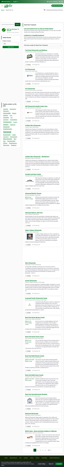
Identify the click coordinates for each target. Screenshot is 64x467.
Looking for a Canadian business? (34, 35)
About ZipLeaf (13, 457)
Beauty (14, 113)
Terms (31, 457)
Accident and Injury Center (33, 174)
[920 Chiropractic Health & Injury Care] (30, 113)
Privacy (37, 457)
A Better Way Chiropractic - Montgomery (37, 156)
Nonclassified (11, 141)
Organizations (13, 143)
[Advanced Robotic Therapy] (30, 200)
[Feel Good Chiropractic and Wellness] (30, 56)
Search (17, 24)
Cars (11, 115)
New (4, 141)
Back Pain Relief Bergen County (34, 356)
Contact (26, 457)
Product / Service (7, 41)
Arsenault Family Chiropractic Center (36, 298)
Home (2, 10)
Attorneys (6, 111)
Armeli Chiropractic (31, 280)
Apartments (13, 109)
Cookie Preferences (55, 457)
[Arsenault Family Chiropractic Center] (30, 304)
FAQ (20, 457)
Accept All (58, 463)
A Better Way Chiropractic (33, 125)
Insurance (5, 137)
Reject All (51, 463)
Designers (12, 124)
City (12, 117)
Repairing (13, 145)
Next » (49, 450)
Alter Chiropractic (30, 263)
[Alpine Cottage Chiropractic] (30, 236)
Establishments (7, 129)
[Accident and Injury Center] (30, 180)
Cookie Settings (42, 463)
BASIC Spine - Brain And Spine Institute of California (41, 431)
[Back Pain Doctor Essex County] (30, 343)
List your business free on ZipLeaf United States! (38, 28)
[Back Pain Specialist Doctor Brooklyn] (30, 401)
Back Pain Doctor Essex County (34, 336)
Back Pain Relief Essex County (34, 375)
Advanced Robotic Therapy (33, 193)
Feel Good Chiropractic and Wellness (36, 50)
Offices (5, 143)
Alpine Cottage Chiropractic (33, 230)
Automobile (7, 113)
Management (13, 137)
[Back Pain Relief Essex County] (30, 381)
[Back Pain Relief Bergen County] (30, 362)
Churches (6, 117)
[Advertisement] (32, 17)
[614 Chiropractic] (30, 76)
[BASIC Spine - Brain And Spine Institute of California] (30, 437)
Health (14, 135)
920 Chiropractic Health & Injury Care (36, 106)
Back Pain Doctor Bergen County (35, 317)
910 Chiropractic (30, 88)
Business (5, 115)
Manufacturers (7, 139)
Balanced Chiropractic (31, 413)
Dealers (5, 124)
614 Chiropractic (30, 69)
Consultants (13, 119)
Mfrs (15, 139)
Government (6, 135)
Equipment (6, 127)
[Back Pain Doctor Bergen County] (30, 324)
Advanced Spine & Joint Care (34, 212)
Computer (5, 119)
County (15, 122)
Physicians (6, 145)
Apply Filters (11, 47)
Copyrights (44, 457)
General (7, 131)
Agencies (5, 109)
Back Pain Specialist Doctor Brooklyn (36, 394)
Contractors (7, 122)
